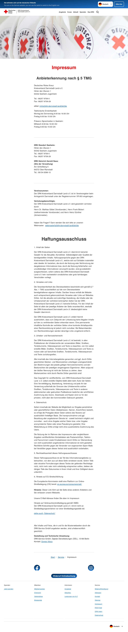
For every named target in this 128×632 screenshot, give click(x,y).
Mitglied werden (39, 589)
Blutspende (38, 600)
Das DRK (91, 12)
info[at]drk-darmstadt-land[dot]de (53, 106)
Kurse (69, 12)
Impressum (98, 604)
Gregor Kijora (46, 541)
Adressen (98, 593)
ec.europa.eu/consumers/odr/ (69, 484)
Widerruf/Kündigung (101, 589)
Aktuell (75, 12)
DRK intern (98, 611)
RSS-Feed (98, 608)
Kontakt (97, 596)
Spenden (83, 12)
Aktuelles (68, 593)
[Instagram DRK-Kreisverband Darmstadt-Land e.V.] (91, 568)
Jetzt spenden (8, 589)
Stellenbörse (38, 596)
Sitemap (97, 600)
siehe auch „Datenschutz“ (44, 513)
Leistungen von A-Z (71, 596)
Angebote (62, 12)
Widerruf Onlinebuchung (64, 575)
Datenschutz (99, 615)
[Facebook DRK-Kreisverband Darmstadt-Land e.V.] (37, 568)
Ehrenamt (37, 593)
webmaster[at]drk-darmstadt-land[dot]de (62, 225)
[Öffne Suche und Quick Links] (97, 12)
